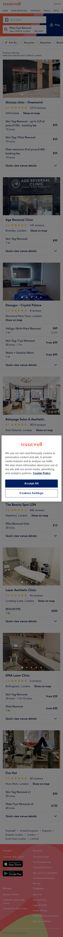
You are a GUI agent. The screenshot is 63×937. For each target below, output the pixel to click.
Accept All (31, 483)
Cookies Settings (31, 493)
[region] (31, 468)
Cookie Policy (42, 473)
